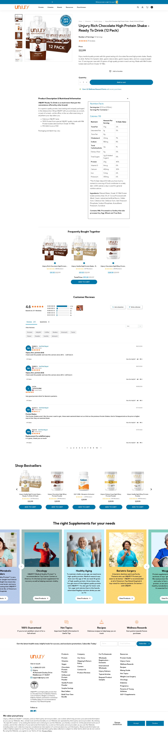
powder (37, 336)
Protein (41, 7)
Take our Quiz (94, 2)
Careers (80, 666)
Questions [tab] (43, 322)
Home (80, 21)
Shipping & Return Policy (84, 662)
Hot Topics (124, 673)
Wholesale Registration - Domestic (104, 660)
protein (29, 332)
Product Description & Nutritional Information (59, 98)
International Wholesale (104, 667)
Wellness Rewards (126, 664)
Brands (59, 7)
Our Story (81, 658)
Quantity (82, 77)
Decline (155, 723)
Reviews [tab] (29, 322)
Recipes (123, 667)
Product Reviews (83, 673)
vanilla (46, 336)
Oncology (124, 680)
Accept (136, 723)
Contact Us (81, 670)
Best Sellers (66, 691)
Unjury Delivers (104, 671)
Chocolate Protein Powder (66, 669)
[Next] (116, 2)
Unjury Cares (125, 661)
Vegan (64, 664)
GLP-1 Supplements (127, 694)
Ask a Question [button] (118, 307)
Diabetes (123, 683)
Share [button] (30, 359)
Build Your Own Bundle (67, 695)
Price (81, 46)
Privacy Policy (47, 731)
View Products (82, 598)
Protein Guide (125, 658)
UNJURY (38, 332)
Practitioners (81, 7)
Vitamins (50, 7)
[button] (138, 359)
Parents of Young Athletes (127, 690)
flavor (29, 336)
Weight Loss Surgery (128, 676)
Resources (69, 7)
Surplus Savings (67, 688)
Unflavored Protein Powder (66, 677)
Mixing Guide (125, 670)
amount (55, 336)
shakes (55, 332)
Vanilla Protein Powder (67, 684)
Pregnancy (124, 686)
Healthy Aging (98, 21)
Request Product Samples (105, 678)
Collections (88, 21)
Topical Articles (104, 674)
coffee (47, 332)
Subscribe (142, 643)
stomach (64, 332)
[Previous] (52, 2)
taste (73, 332)
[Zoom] (48, 38)
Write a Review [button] (135, 307)
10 (97, 448)
